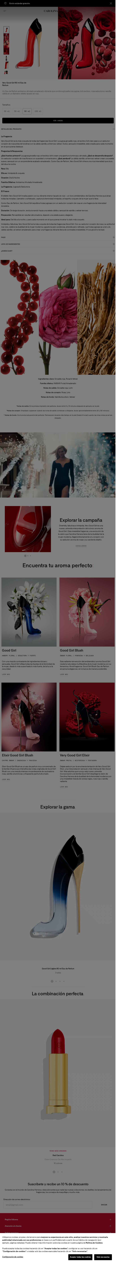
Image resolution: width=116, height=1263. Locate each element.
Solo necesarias (101, 1257)
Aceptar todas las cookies (78, 1257)
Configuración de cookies (12, 1257)
